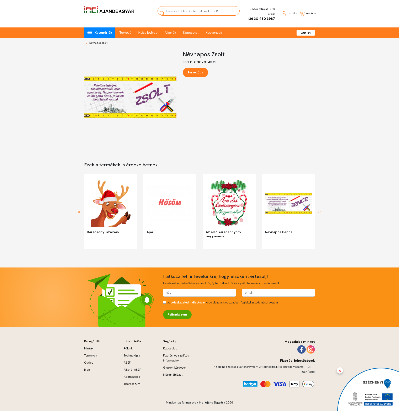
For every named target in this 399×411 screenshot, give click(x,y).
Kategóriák (103, 32)
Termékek (90, 355)
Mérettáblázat (173, 374)
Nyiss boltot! (148, 32)
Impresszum (132, 384)
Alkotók (170, 32)
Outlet (306, 33)
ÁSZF (127, 362)
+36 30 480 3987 (261, 18)
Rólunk (128, 348)
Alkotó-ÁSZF (132, 369)
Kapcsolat (191, 32)
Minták (88, 348)
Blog (87, 369)
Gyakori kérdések (174, 367)
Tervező (125, 32)
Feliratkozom (177, 314)
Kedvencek (214, 32)
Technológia (132, 355)
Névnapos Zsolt (98, 43)
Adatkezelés (132, 377)
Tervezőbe (195, 72)
